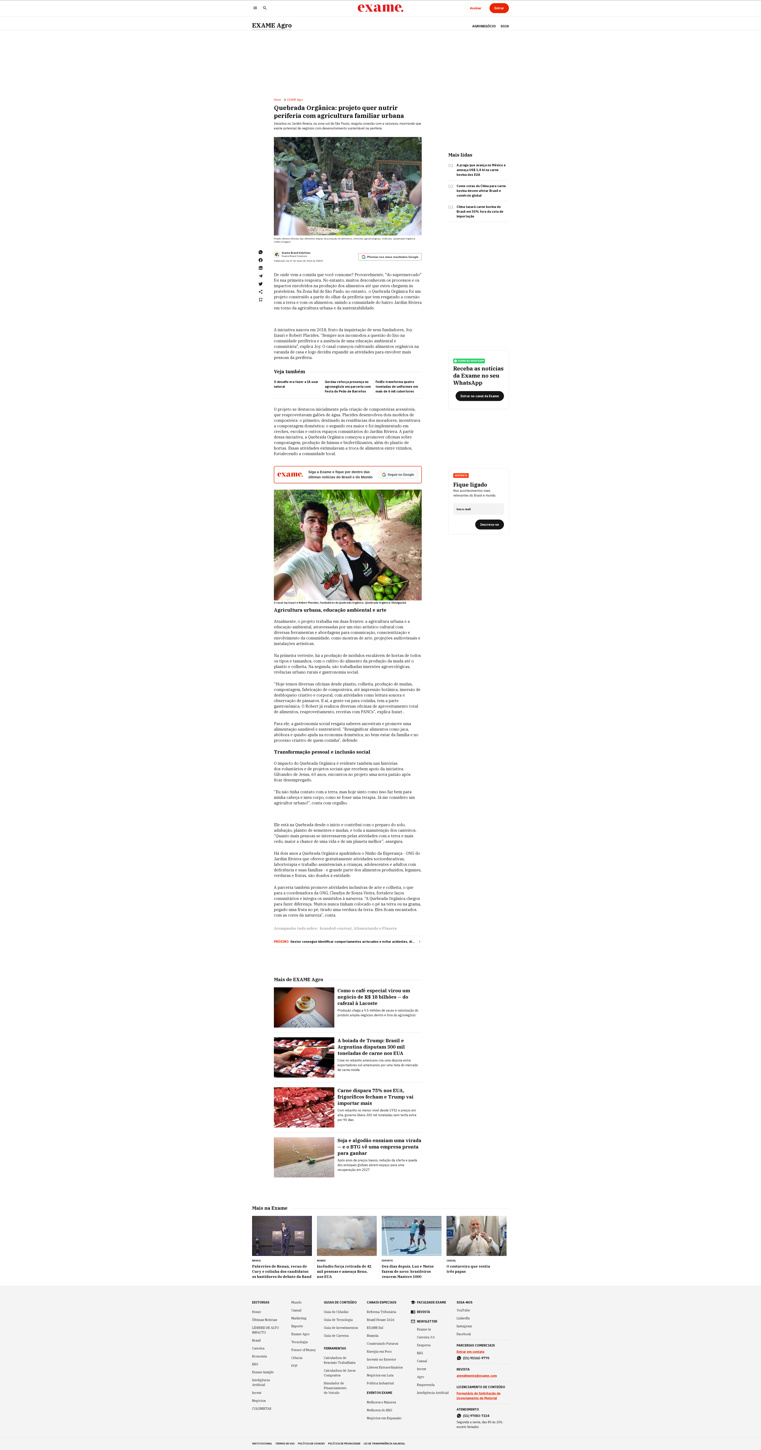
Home (277, 99)
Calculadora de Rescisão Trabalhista (340, 1360)
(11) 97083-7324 (476, 1416)
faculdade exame (431, 1302)
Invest (256, 1393)
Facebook (464, 1334)
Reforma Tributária (381, 1312)
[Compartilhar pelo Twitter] (260, 283)
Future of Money (303, 1350)
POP (294, 1366)
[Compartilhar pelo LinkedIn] (260, 268)
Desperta (424, 1345)
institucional (262, 1443)
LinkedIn (463, 1318)
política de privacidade (344, 1443)
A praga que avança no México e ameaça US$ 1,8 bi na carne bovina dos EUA (481, 170)
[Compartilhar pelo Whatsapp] (260, 252)
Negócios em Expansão (384, 1418)
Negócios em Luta (380, 1375)
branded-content (336, 928)
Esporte (297, 1326)
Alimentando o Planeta (375, 928)
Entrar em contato (471, 1352)
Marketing (299, 1318)
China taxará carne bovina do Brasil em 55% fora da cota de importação (480, 211)
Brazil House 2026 (381, 1320)
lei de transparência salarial (384, 1443)
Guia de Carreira (336, 1336)
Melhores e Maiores (381, 1402)
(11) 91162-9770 (476, 1358)
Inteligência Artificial (261, 1382)
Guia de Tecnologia (338, 1320)
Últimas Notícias (264, 1320)
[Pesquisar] (265, 8)
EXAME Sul (375, 1328)
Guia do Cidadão (336, 1312)
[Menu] (255, 8)
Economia (259, 1356)
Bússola (373, 1336)
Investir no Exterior (381, 1359)
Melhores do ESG (379, 1410)
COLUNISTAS (261, 1409)
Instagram (464, 1326)
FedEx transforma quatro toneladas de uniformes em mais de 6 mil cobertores (397, 386)
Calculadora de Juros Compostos (340, 1373)
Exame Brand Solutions (296, 252)
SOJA (505, 26)
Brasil (256, 1340)
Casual (296, 1310)
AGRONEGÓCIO (484, 26)
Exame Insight (263, 1372)
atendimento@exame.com (477, 1376)
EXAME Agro (272, 25)
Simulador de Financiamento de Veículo (335, 1388)
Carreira (258, 1348)
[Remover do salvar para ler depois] (260, 299)
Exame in (424, 1329)
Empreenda (426, 1385)
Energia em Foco (379, 1351)
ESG (255, 1364)
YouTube (463, 1310)
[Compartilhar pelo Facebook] (260, 260)
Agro (420, 1377)
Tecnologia (299, 1342)
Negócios (259, 1401)
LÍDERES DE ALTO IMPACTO (265, 1330)
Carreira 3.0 (426, 1337)
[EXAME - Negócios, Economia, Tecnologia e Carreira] (380, 8)
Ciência (296, 1358)
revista (423, 1312)
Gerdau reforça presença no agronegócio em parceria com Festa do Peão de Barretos (348, 386)
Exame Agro (300, 1334)
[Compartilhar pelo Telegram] (260, 276)
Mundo (296, 1302)
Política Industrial (380, 1383)
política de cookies (311, 1443)
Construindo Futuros (382, 1344)
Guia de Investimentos (341, 1328)
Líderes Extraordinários (385, 1367)
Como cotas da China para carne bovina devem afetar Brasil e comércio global (481, 190)
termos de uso (285, 1443)
